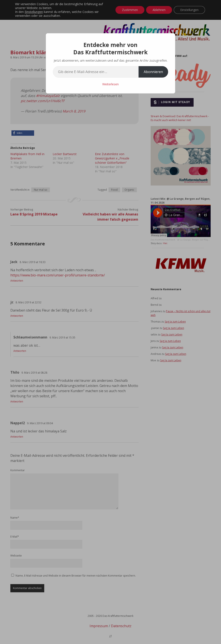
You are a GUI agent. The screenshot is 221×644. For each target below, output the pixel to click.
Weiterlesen (110, 84)
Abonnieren (153, 71)
